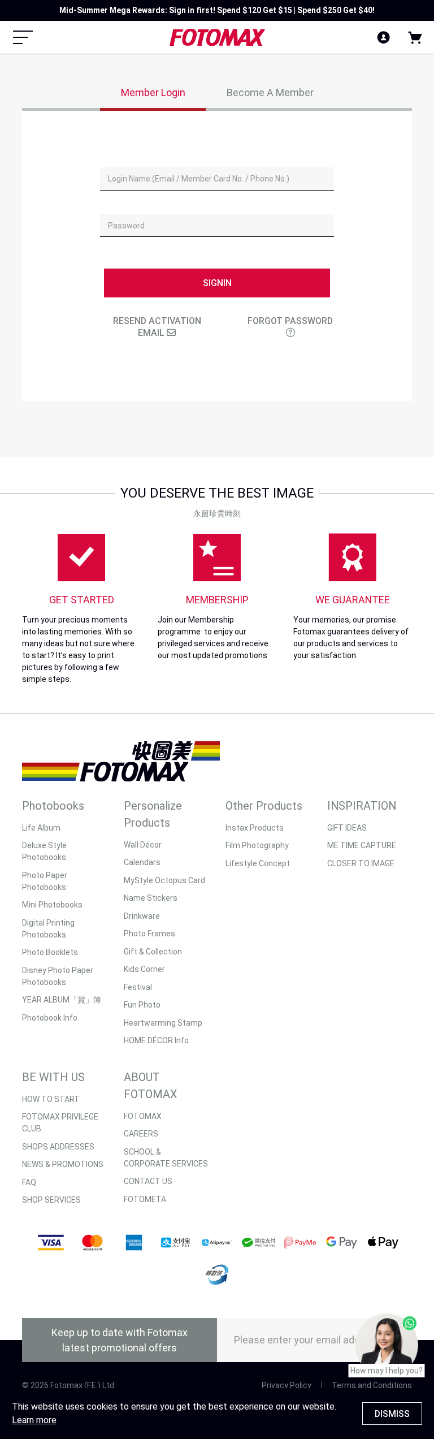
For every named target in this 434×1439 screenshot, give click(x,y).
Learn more (34, 1420)
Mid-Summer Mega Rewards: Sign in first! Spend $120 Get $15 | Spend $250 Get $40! (217, 10)
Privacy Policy (286, 1385)
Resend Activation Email (157, 327)
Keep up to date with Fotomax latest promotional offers (119, 1340)
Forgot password (290, 321)
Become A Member (270, 92)
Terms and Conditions (372, 1385)
